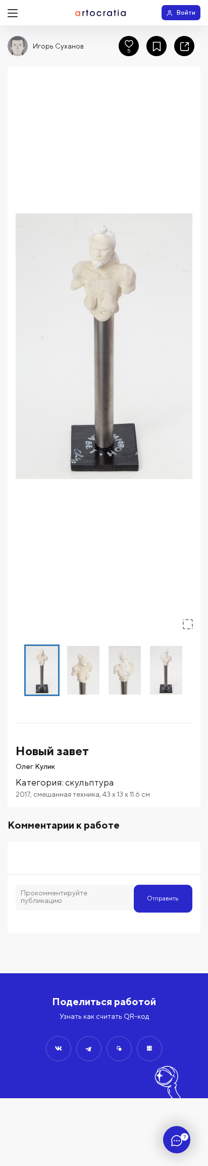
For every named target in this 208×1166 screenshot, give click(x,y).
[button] (104, 346)
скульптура (89, 782)
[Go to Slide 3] (124, 670)
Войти (186, 12)
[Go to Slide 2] (83, 670)
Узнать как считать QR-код (104, 1016)
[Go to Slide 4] (166, 670)
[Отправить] (58, 1048)
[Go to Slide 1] (42, 670)
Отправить (163, 898)
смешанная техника (66, 794)
